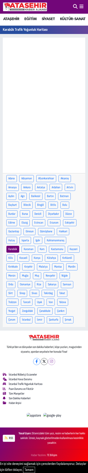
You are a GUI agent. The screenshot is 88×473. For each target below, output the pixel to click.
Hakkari (63, 231)
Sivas (34, 293)
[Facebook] (36, 361)
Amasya (12, 187)
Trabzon (12, 302)
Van (51, 302)
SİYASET (48, 19)
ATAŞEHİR (11, 19)
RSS (11, 438)
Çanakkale (44, 311)
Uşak (39, 302)
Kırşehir (28, 266)
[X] (44, 361)
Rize (39, 284)
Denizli (37, 214)
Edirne (11, 222)
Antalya (41, 187)
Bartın (50, 196)
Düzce (68, 214)
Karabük (12, 249)
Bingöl (40, 205)
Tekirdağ (48, 293)
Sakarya (52, 284)
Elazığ (25, 222)
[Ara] (75, 6)
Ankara (27, 187)
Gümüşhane (46, 231)
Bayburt (12, 205)
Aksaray (65, 178)
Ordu (10, 284)
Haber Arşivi (15, 403)
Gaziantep (13, 231)
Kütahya (51, 258)
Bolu (64, 205)
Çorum (11, 319)
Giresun (30, 231)
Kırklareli (67, 258)
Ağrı (23, 196)
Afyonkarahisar (46, 178)
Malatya (43, 266)
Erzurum (54, 222)
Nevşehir (50, 275)
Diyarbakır (53, 214)
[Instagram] (51, 361)
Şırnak (68, 319)
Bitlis (53, 205)
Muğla (25, 275)
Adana (11, 178)
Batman (64, 196)
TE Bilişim (52, 455)
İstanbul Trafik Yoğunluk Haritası (26, 384)
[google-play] (52, 416)
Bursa (25, 214)
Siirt (10, 293)
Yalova (62, 302)
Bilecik (27, 205)
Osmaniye (25, 284)
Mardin (71, 266)
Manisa (58, 266)
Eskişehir (69, 222)
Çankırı (61, 311)
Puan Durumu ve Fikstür (21, 389)
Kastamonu (57, 249)
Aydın (11, 196)
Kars (42, 249)
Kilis (10, 258)
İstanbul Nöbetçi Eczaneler (23, 374)
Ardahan (56, 187)
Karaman (28, 249)
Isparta (25, 240)
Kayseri (74, 249)
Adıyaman (26, 178)
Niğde (65, 275)
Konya (37, 258)
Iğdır (37, 240)
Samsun (67, 284)
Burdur (11, 214)
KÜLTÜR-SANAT (73, 19)
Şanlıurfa (53, 319)
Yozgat (11, 311)
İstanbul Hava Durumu (20, 379)
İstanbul (26, 319)
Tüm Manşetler (16, 393)
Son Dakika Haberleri (20, 398)
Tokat (62, 293)
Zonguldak (27, 311)
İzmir (39, 319)
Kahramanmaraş (55, 240)
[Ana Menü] (81, 6)
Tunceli (27, 302)
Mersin (11, 275)
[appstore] (34, 416)
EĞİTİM (30, 19)
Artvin (70, 187)
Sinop (22, 293)
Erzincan (38, 222)
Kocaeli (23, 258)
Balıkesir (35, 196)
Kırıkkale (13, 266)
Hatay (11, 240)
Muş (37, 275)
